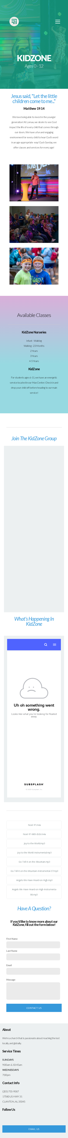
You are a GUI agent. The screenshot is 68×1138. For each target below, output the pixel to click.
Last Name (11, 950)
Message (10, 979)
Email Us (33, 1129)
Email (9, 965)
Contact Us (34, 1007)
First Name (12, 938)
